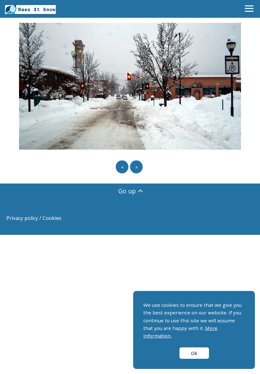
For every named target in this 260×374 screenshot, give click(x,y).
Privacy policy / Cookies (34, 218)
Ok (194, 353)
